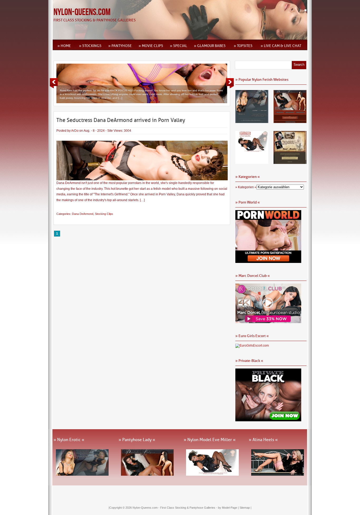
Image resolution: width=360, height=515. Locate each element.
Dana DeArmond (82, 213)
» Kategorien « (245, 187)
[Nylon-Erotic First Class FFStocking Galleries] (251, 121)
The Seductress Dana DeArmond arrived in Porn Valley (120, 120)
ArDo (75, 131)
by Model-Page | (229, 507)
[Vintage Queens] (290, 162)
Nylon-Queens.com (81, 12)
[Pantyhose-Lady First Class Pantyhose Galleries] (290, 121)
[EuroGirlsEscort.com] (252, 345)
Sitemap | (245, 507)
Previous (54, 83)
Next (230, 83)
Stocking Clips (104, 213)
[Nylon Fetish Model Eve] (251, 162)
